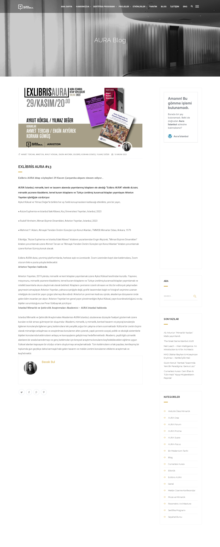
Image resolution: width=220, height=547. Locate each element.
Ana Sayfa (66, 6)
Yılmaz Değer (103, 154)
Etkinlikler (139, 6)
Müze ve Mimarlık (176, 497)
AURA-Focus (174, 444)
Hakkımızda (82, 6)
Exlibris (76, 154)
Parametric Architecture (179, 504)
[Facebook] (29, 392)
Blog (164, 6)
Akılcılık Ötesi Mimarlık (179, 411)
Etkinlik (171, 470)
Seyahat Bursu (175, 517)
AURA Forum (174, 424)
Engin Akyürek (65, 154)
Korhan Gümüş (88, 154)
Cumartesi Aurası (176, 464)
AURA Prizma (175, 431)
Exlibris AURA (175, 477)
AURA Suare (174, 437)
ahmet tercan (28, 154)
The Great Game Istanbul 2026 (179, 341)
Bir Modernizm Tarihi (178, 451)
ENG (185, 6)
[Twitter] (22, 392)
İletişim (174, 6)
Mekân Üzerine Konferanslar (181, 490)
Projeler (124, 6)
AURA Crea (173, 418)
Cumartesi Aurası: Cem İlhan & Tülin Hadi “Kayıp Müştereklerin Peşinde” (179, 374)
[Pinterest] (44, 392)
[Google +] (36, 392)
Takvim (153, 6)
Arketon (40, 154)
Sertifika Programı (104, 6)
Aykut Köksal (51, 154)
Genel (171, 484)
